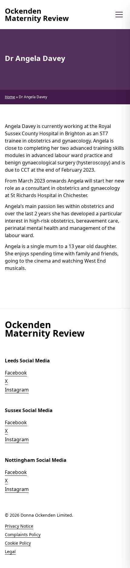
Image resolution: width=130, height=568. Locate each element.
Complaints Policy (23, 534)
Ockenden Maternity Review (37, 14)
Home (10, 96)
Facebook (16, 372)
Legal (10, 551)
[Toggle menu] (119, 14)
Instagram (17, 389)
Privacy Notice (19, 526)
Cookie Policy (18, 543)
